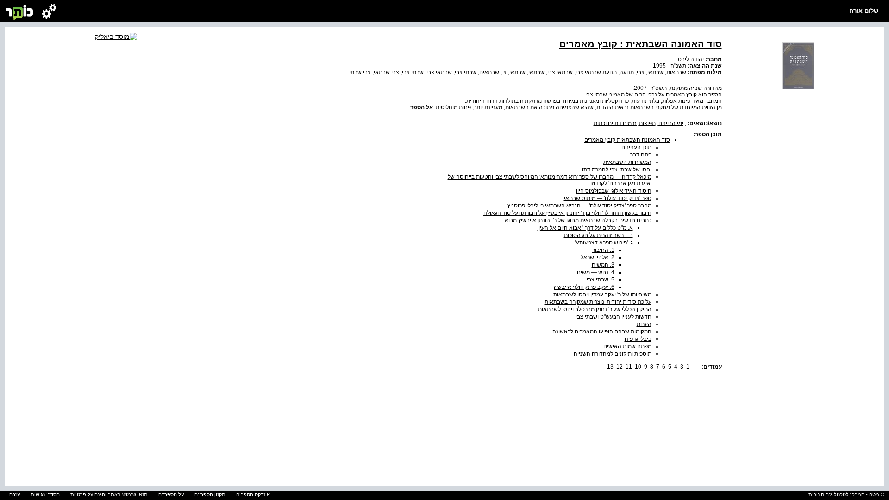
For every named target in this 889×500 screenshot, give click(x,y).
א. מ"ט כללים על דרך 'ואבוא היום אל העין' (585, 228)
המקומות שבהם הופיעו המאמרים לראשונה (601, 331)
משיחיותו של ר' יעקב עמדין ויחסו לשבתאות (602, 294)
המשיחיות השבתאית (627, 162)
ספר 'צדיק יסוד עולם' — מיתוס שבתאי (607, 198)
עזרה (14, 494)
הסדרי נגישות (45, 494)
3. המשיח (603, 265)
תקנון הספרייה (209, 494)
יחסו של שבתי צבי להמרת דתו (616, 169)
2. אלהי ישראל (597, 257)
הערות (644, 324)
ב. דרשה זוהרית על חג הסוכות (598, 235)
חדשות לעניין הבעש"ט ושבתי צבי (613, 316)
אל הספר (421, 107)
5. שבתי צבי (600, 279)
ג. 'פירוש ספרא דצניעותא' (604, 242)
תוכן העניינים (636, 147)
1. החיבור (603, 250)
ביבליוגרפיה (638, 339)
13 (610, 366)
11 (629, 366)
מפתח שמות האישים (627, 346)
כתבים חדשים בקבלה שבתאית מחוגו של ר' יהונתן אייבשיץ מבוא (578, 220)
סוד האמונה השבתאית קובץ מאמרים (627, 140)
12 (619, 366)
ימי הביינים (670, 123)
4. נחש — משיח (595, 272)
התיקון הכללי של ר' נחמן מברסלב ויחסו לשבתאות (594, 309)
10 (638, 366)
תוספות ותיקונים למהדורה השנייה (612, 353)
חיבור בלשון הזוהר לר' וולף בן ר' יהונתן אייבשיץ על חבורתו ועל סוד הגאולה (567, 213)
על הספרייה (171, 494)
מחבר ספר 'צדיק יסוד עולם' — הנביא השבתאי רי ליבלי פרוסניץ (579, 205)
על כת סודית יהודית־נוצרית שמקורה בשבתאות (598, 302)
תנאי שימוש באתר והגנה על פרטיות (109, 494)
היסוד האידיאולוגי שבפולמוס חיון (613, 191)
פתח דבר (640, 154)
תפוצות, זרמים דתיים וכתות (625, 123)
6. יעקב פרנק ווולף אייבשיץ (583, 287)
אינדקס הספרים (253, 494)
